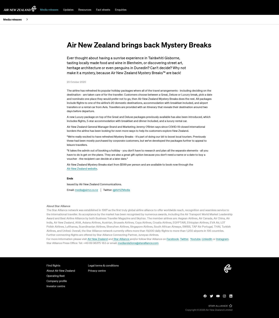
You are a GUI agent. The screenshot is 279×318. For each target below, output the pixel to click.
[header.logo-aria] (20, 8)
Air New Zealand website (82, 168)
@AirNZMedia (121, 190)
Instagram (222, 239)
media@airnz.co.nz (86, 190)
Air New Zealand (98, 239)
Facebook (173, 239)
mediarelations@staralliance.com (138, 243)
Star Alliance (121, 239)
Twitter (184, 239)
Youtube (195, 239)
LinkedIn (207, 239)
